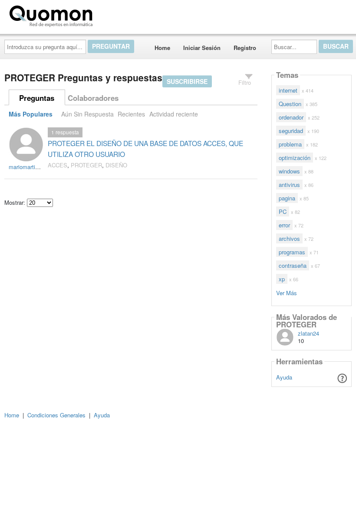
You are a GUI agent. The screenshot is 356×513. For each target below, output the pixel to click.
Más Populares (31, 114)
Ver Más (286, 292)
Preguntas (36, 98)
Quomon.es (123, 14)
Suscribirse (187, 81)
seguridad (291, 131)
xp (282, 279)
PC (283, 211)
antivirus (289, 184)
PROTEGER (86, 165)
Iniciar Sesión (202, 47)
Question (290, 104)
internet (288, 90)
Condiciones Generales (56, 415)
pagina (287, 198)
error (284, 225)
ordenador (291, 117)
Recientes (131, 114)
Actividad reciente (173, 114)
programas (292, 252)
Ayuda (284, 377)
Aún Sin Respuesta (87, 114)
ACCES (57, 165)
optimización (294, 157)
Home (162, 47)
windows (289, 171)
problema (290, 144)
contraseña (293, 265)
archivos (289, 238)
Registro (245, 47)
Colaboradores (93, 98)
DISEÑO (116, 165)
